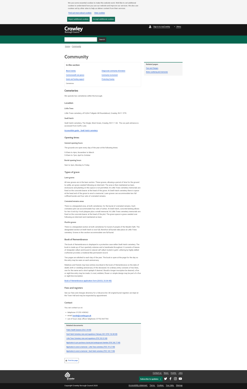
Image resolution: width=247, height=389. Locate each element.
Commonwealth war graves (75, 75)
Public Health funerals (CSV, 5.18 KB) (78, 330)
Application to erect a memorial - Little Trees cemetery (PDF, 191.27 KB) (90, 347)
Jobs (180, 373)
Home (67, 46)
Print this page (73, 360)
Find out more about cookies (79, 13)
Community (76, 46)
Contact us (157, 373)
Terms (152, 385)
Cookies (160, 385)
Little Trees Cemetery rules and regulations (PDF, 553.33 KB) (86, 338)
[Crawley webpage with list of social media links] (173, 378)
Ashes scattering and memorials (157, 72)
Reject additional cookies (78, 19)
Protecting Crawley (108, 79)
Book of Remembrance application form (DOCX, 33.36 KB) (88, 281)
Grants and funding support (75, 79)
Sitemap (179, 385)
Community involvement (110, 75)
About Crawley (71, 71)
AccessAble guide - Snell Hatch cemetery (81, 130)
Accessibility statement (138, 385)
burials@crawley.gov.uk (82, 315)
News (166, 373)
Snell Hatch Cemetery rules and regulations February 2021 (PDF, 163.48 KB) (91, 334)
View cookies (99, 13)
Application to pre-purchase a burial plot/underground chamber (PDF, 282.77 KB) (93, 343)
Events (174, 373)
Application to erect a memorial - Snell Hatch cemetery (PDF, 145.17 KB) (90, 351)
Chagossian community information (113, 71)
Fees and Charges (152, 68)
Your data (170, 385)
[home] (73, 30)
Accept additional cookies (103, 19)
